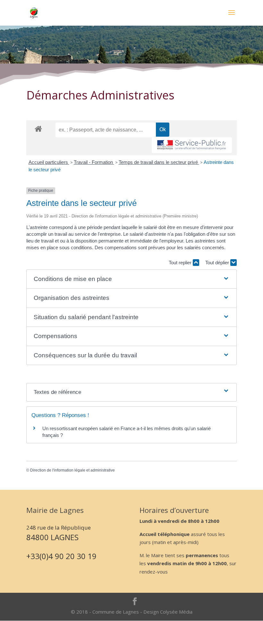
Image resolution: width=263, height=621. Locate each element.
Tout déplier (217, 262)
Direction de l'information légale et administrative (72, 470)
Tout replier (181, 262)
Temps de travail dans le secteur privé (159, 162)
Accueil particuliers (49, 162)
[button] (131, 279)
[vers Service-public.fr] (192, 145)
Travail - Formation (94, 162)
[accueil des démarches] (38, 128)
